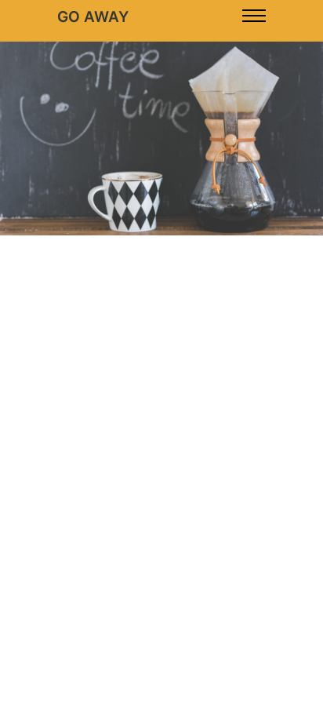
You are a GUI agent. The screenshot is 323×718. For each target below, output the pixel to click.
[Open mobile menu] (254, 15)
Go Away (93, 16)
